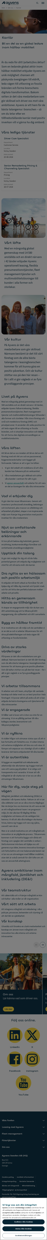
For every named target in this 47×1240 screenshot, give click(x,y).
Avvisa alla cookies (23, 1229)
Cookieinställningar (23, 1236)
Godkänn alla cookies (23, 1222)
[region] (23, 1219)
